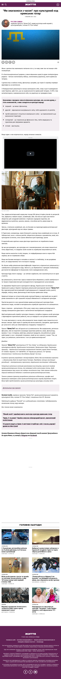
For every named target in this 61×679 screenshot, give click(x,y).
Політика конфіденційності (25, 640)
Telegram (24, 435)
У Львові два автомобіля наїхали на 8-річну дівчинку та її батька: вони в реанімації (14, 550)
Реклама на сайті (11, 640)
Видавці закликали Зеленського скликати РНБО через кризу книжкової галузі (14, 608)
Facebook (33, 435)
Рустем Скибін (16, 22)
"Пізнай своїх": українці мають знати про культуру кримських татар (27, 414)
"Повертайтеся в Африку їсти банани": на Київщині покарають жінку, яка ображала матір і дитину (45, 578)
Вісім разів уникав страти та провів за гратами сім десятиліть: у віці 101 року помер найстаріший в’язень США (15, 579)
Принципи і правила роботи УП (26, 642)
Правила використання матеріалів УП (44, 640)
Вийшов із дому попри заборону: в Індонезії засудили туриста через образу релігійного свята (45, 550)
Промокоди (40, 642)
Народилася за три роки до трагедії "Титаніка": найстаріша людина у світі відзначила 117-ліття (44, 609)
